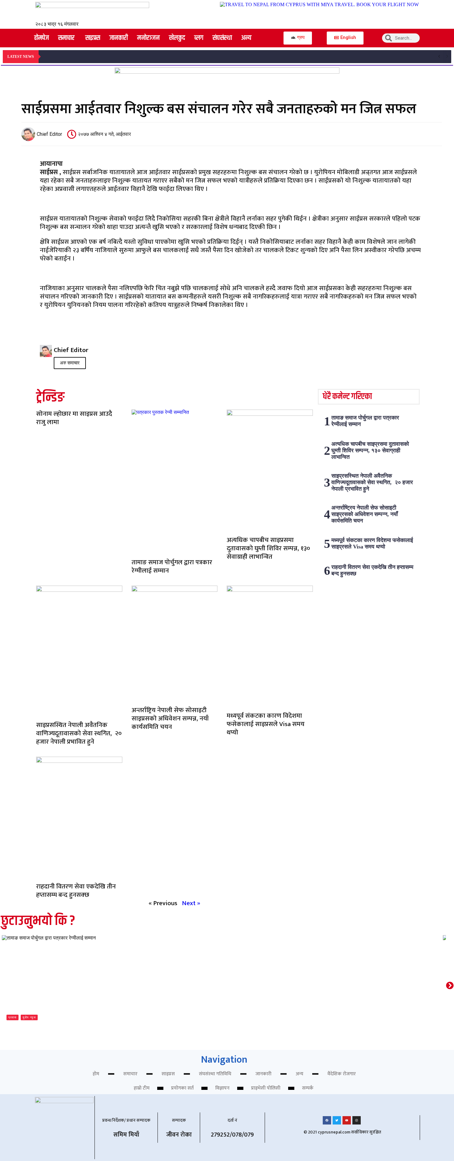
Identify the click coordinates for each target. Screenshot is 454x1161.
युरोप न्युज (29, 1017)
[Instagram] (356, 1120)
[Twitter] (337, 1120)
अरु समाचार (70, 363)
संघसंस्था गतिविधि (215, 1074)
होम (96, 1074)
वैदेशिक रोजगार (341, 1074)
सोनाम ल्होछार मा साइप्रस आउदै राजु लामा (74, 418)
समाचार (130, 1074)
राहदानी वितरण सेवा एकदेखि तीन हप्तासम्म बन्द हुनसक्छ (76, 890)
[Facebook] (327, 1120)
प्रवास (12, 1017)
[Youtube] (347, 1120)
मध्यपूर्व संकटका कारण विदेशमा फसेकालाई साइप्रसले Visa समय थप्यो (266, 724)
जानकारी (263, 1074)
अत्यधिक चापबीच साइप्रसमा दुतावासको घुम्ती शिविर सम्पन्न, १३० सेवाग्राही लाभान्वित (268, 548)
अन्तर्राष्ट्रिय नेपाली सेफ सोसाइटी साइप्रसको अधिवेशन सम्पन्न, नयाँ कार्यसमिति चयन (170, 718)
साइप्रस (168, 1074)
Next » (191, 903)
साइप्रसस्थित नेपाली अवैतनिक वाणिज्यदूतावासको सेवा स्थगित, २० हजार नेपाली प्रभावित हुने (79, 733)
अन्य (299, 1074)
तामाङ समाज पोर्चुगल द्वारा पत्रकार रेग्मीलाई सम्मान (172, 566)
